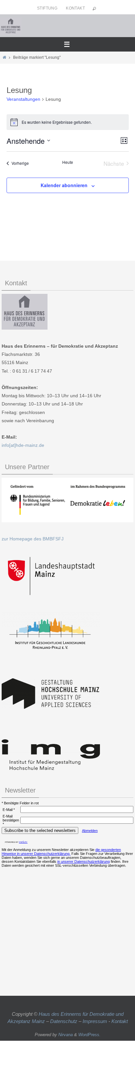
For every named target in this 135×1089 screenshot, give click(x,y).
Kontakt (75, 8)
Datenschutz (63, 1021)
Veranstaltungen (23, 99)
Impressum (95, 1021)
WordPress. (89, 1034)
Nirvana (65, 1034)
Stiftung (47, 8)
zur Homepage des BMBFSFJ (33, 538)
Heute (67, 162)
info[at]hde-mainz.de (23, 445)
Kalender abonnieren (64, 185)
